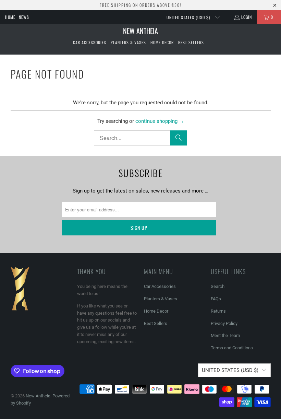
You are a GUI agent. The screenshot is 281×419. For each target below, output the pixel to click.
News (24, 17)
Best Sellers (155, 323)
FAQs (216, 298)
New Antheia (38, 395)
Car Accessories (160, 286)
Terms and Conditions (232, 347)
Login (246, 17)
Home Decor (156, 311)
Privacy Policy (224, 323)
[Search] (178, 138)
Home (10, 17)
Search (217, 286)
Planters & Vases (160, 298)
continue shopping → (159, 121)
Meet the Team (225, 335)
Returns (218, 311)
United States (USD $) (189, 17)
